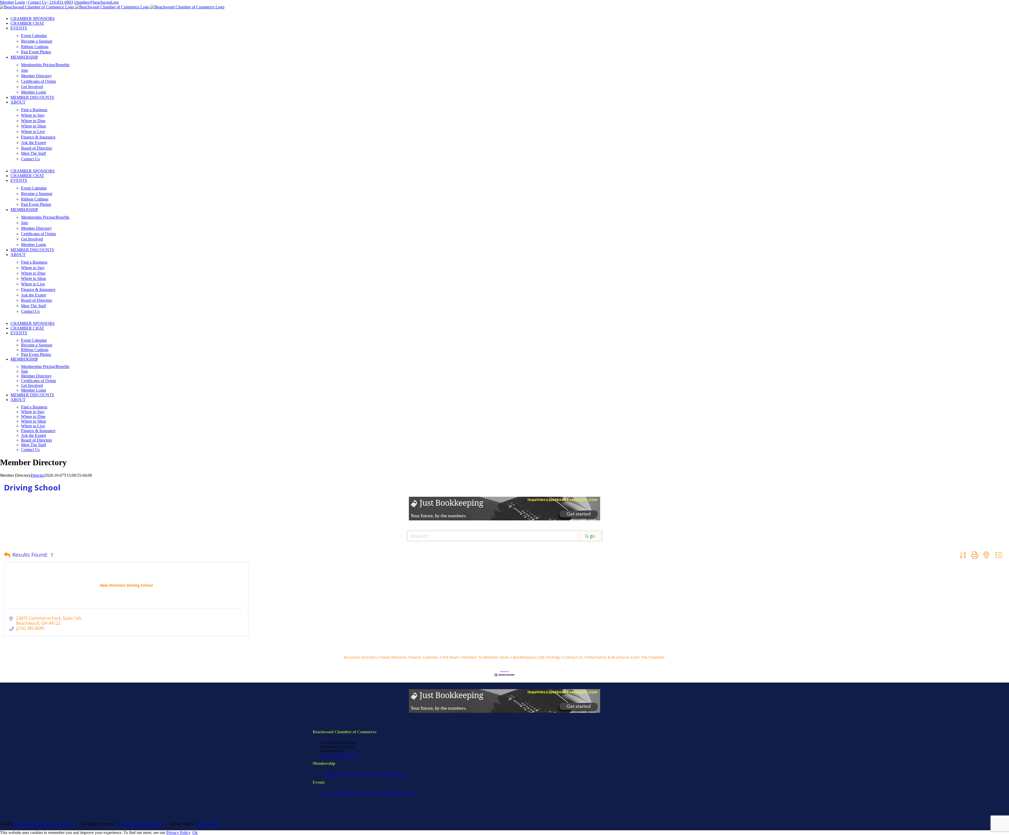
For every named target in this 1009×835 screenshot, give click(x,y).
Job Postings (549, 657)
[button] (7, 555)
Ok (195, 832)
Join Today (352, 774)
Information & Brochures (608, 657)
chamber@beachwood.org (97, 2)
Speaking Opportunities (396, 793)
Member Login (12, 2)
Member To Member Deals (485, 657)
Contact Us (37, 2)
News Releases (393, 657)
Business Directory (360, 657)
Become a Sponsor (362, 793)
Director (37, 475)
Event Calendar (334, 793)
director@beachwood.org (339, 755)
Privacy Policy (208, 824)
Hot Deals (450, 657)
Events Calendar (424, 657)
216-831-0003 (61, 2)
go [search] (592, 536)
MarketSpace (524, 657)
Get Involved (373, 774)
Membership (332, 774)
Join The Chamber (649, 657)
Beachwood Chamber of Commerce (44, 824)
